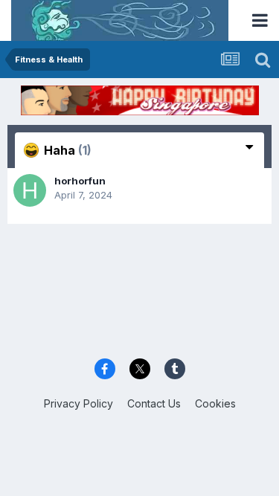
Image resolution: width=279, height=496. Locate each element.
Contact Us (154, 403)
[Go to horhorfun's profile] (29, 190)
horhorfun (80, 181)
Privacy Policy (78, 403)
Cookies (215, 403)
